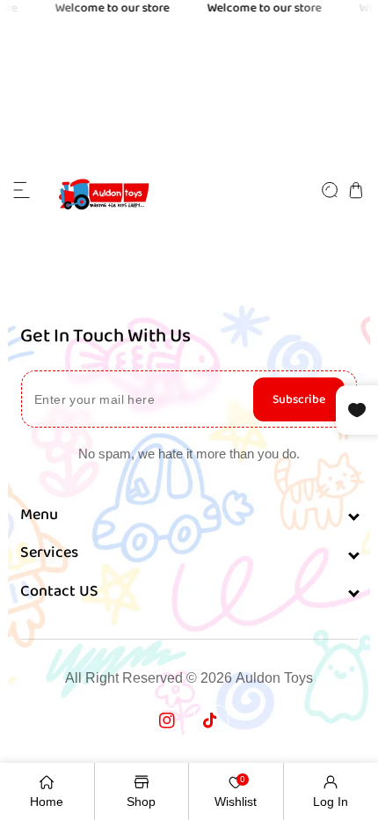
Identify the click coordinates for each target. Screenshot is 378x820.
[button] (22, 190)
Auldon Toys (274, 677)
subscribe (299, 399)
